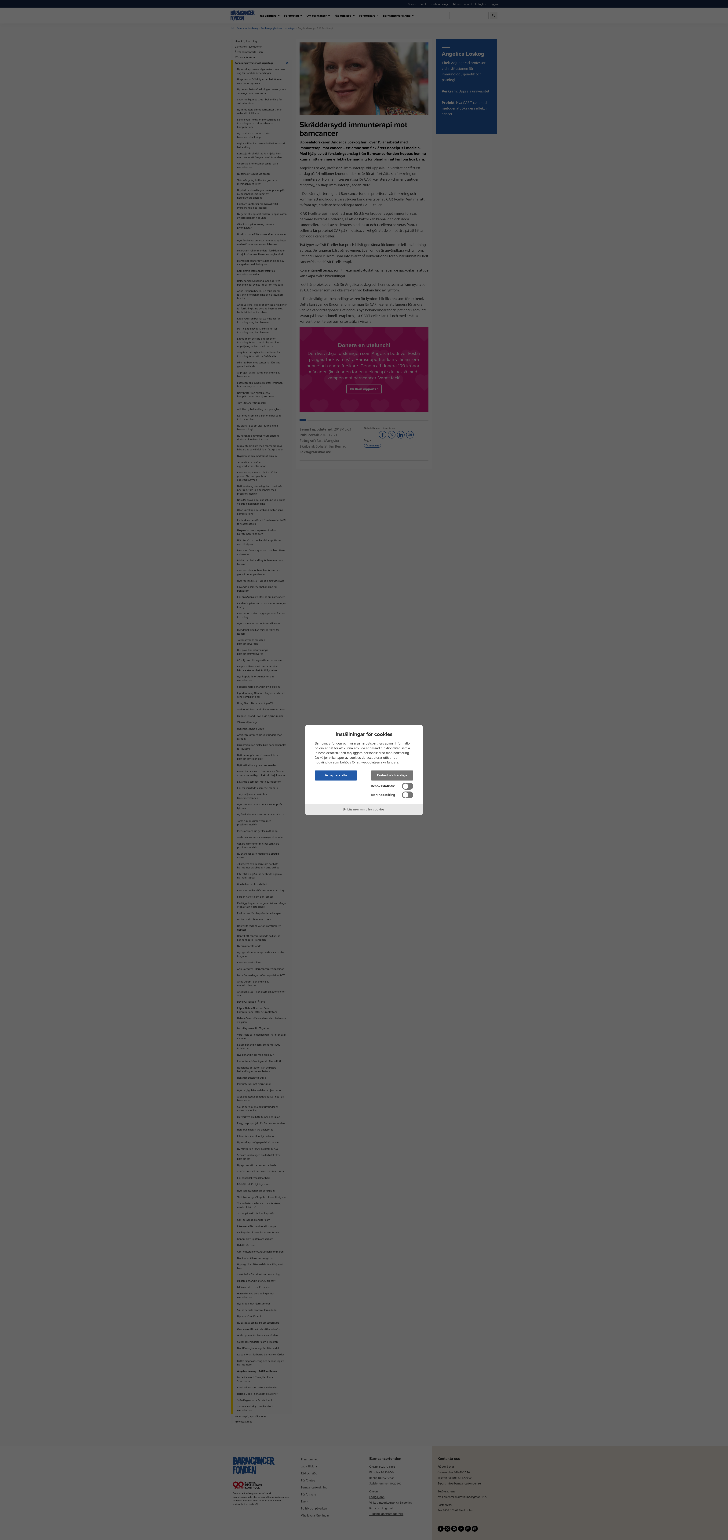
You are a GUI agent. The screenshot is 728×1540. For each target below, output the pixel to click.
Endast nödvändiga (392, 775)
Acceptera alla (336, 775)
